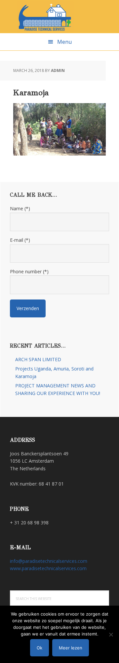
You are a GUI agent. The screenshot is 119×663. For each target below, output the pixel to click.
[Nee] (110, 634)
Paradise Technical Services (59, 16)
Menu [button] (64, 41)
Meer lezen (70, 647)
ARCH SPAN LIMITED (38, 359)
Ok (39, 647)
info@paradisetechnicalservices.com (48, 561)
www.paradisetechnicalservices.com (48, 568)
